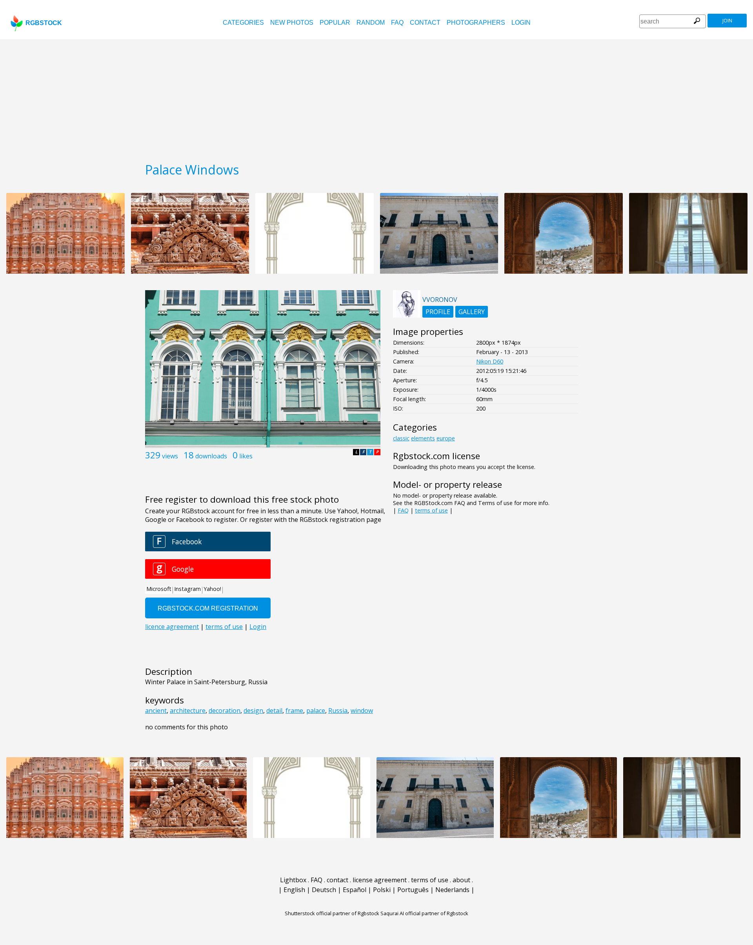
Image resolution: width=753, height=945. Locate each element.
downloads (211, 456)
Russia (337, 710)
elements (423, 438)
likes (246, 456)
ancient (156, 710)
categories (243, 22)
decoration (224, 710)
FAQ (397, 22)
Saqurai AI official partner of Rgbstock (424, 913)
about (461, 880)
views (170, 456)
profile (438, 311)
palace (315, 710)
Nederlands (452, 889)
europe (446, 438)
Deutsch (324, 889)
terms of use (431, 510)
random (370, 22)
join (727, 20)
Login (521, 22)
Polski (382, 889)
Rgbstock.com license (436, 456)
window (362, 710)
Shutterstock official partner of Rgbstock (332, 913)
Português (413, 889)
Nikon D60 (489, 361)
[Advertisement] (376, 98)
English (294, 889)
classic (401, 438)
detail (274, 710)
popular (335, 22)
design (253, 710)
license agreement (380, 880)
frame (294, 710)
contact (425, 22)
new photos (291, 22)
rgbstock (43, 23)
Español (354, 889)
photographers (476, 22)
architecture (188, 710)
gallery (471, 311)
